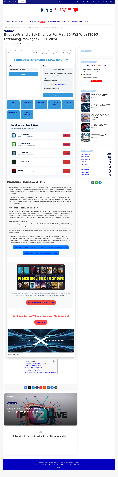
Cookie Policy (69, 464)
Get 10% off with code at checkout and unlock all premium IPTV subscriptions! (41, 247)
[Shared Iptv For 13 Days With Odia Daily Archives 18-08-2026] (85, 107)
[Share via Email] (55, 387)
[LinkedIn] (33, 387)
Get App (67, 135)
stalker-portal (85, 172)
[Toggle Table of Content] (54, 361)
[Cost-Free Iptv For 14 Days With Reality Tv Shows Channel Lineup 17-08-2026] (85, 117)
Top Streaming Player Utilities (33, 365)
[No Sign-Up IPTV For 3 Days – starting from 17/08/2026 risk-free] (85, 137)
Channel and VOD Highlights (36, 370)
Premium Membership (38, 464)
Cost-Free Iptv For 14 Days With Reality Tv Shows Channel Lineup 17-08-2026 (100, 115)
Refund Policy (109, 1)
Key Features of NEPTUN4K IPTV (36, 369)
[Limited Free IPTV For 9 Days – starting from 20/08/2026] (85, 97)
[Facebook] (25, 387)
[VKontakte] (48, 387)
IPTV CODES (22, 21)
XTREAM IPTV (32, 21)
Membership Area (77, 21)
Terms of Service (87, 1)
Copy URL (24, 74)
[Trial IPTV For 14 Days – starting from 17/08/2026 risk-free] (85, 127)
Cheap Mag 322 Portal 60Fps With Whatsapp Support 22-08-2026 (27, 410)
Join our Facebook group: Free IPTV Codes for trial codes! (40, 253)
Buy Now (14, 21)
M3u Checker (66, 21)
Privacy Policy (101, 1)
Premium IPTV (42, 21)
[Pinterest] (40, 387)
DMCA (94, 1)
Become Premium (63, 1)
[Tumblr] (37, 387)
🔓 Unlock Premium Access (58, 84)
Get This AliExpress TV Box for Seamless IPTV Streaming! (41, 372)
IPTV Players (85, 164)
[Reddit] (44, 387)
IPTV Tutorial (85, 162)
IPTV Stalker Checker (54, 21)
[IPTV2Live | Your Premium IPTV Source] (59, 10)
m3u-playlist (85, 169)
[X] (29, 387)
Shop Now (41, 322)
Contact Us (72, 1)
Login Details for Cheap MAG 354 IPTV (36, 363)
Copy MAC (58, 95)
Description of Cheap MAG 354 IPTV (35, 367)
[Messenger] (52, 387)
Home (8, 21)
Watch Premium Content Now (41, 302)
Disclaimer (79, 1)
